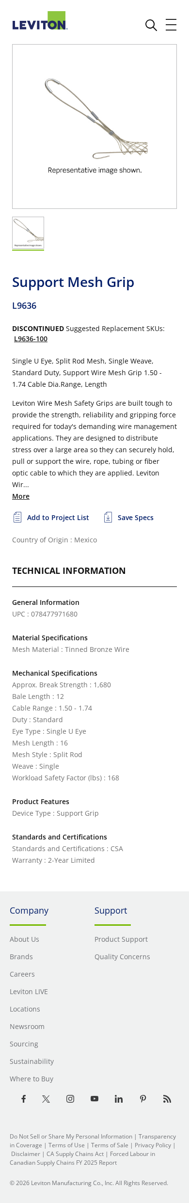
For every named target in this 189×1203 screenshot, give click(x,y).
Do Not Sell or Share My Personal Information (71, 1136)
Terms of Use (66, 1145)
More (21, 496)
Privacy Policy (153, 1145)
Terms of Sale (109, 1145)
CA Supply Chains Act (75, 1154)
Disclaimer (25, 1154)
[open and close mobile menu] (171, 25)
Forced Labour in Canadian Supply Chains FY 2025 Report (82, 1158)
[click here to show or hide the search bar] (151, 25)
